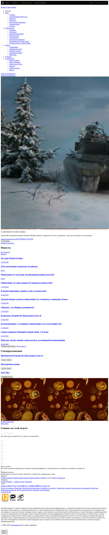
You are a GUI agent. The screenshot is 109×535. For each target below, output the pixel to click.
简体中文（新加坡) (28, 486)
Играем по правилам (16, 39)
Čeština (3, 478)
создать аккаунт (102, 3)
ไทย (18, 486)
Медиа (11, 70)
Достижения (13, 38)
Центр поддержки (7, 488)
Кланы (7, 45)
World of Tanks (6, 7)
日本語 (8, 486)
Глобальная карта (15, 49)
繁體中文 (38, 486)
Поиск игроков (14, 62)
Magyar (37, 478)
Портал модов (14, 68)
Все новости (5, 252)
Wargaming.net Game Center (19, 41)
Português (28, 482)
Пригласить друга (15, 64)
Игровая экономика (16, 34)
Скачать (12, 15)
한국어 (14, 486)
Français (26, 478)
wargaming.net (6, 492)
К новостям (5, 241)
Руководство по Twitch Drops (19, 43)
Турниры (8, 57)
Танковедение (14, 24)
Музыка (12, 26)
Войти (91, 3)
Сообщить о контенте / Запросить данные (55, 488)
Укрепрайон (13, 47)
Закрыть (4, 531)
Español (20, 478)
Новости (12, 18)
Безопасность (14, 36)
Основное (13, 32)
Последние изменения (17, 22)
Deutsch (9, 478)
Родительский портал (25, 490)
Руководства (9, 28)
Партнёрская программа (31, 488)
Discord (12, 66)
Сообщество (9, 58)
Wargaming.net (16, 525)
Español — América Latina (15, 482)
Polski (43, 478)
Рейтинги (12, 20)
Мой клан (12, 55)
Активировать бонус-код (18, 17)
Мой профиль (14, 60)
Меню (14, 7)
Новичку (12, 30)
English (14, 478)
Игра (7, 13)
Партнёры (18, 488)
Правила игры (38, 490)
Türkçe (54, 478)
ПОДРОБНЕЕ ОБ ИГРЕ (24, 239)
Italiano (32, 478)
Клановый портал (15, 53)
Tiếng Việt (46, 486)
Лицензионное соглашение (80, 488)
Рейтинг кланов (15, 51)
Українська (61, 478)
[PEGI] (13, 504)
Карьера (47, 490)
